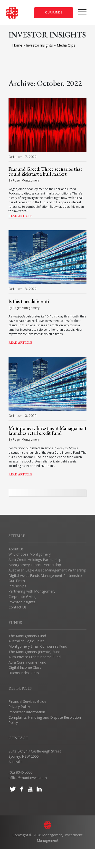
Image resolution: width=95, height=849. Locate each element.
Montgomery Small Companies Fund (38, 646)
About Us (16, 549)
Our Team (17, 580)
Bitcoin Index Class (24, 672)
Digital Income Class (25, 667)
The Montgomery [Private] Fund (34, 651)
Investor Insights (40, 45)
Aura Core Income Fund (27, 662)
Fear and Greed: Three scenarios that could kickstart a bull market (45, 171)
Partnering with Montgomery (32, 591)
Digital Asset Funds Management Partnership (45, 575)
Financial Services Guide (27, 701)
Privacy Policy (19, 706)
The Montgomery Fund (27, 635)
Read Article (20, 216)
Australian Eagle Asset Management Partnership (47, 570)
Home (17, 45)
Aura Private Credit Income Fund (35, 657)
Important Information (27, 712)
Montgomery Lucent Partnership (35, 564)
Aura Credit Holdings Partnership (35, 559)
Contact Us (18, 607)
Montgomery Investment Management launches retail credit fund (47, 430)
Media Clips (66, 45)
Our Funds (53, 12)
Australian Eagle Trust (26, 641)
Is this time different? (29, 301)
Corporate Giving (22, 596)
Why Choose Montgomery (30, 554)
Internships (17, 586)
